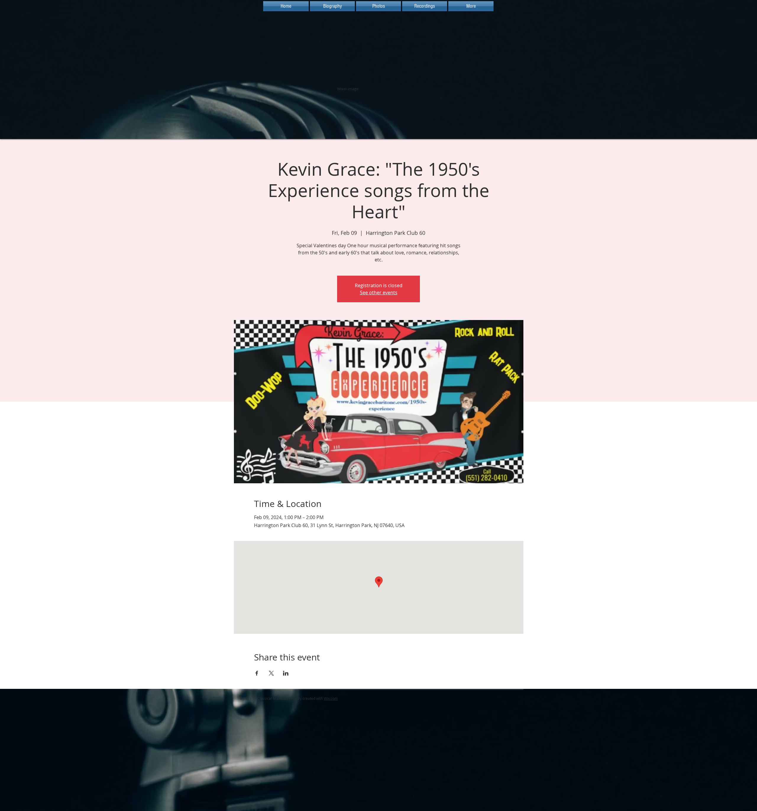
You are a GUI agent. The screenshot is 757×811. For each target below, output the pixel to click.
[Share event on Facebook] (257, 673)
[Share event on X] (271, 673)
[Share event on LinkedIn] (286, 673)
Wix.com (331, 698)
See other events (378, 292)
